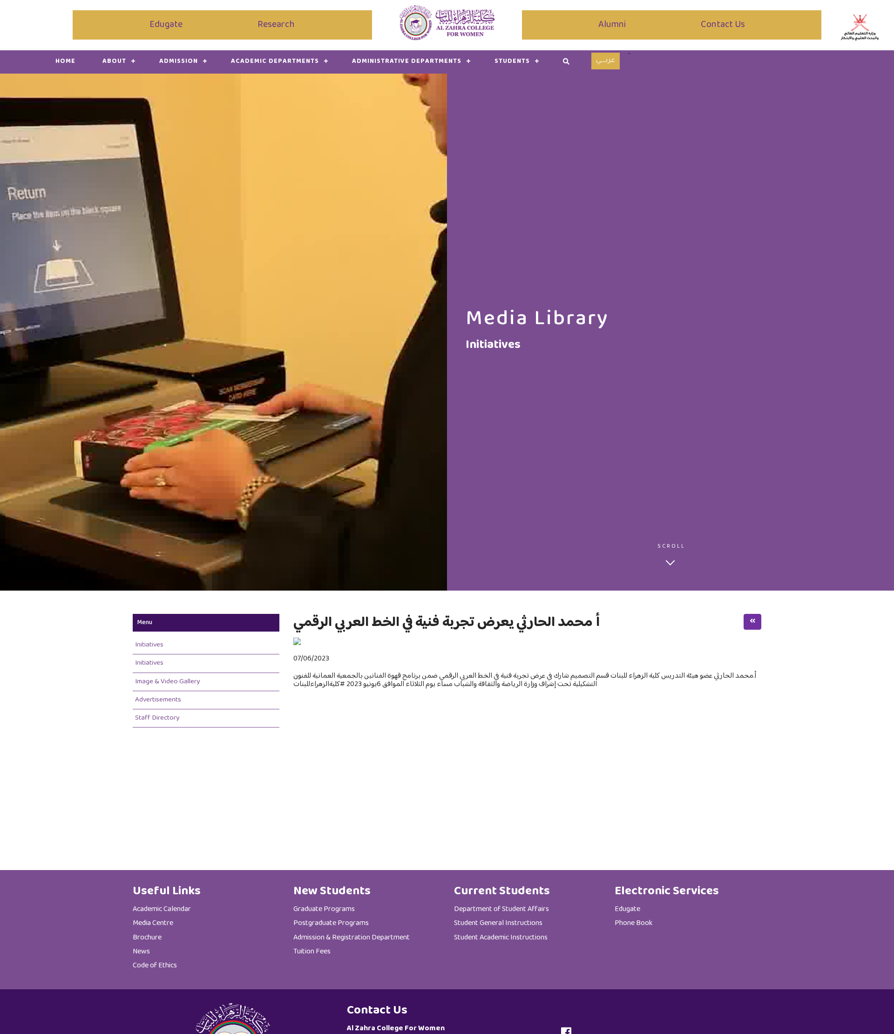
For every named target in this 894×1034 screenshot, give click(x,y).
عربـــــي (605, 61)
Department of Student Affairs (501, 909)
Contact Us (723, 25)
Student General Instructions (498, 923)
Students (512, 61)
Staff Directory (157, 718)
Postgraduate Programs (331, 923)
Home (65, 61)
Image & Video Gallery (167, 681)
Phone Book (633, 923)
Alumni (612, 25)
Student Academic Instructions (501, 938)
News (141, 952)
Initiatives (149, 645)
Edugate (166, 25)
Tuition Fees (312, 952)
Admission (178, 61)
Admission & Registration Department (351, 938)
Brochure (147, 938)
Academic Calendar (162, 909)
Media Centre (153, 923)
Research (276, 25)
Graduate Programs (324, 909)
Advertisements (158, 700)
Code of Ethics (155, 965)
